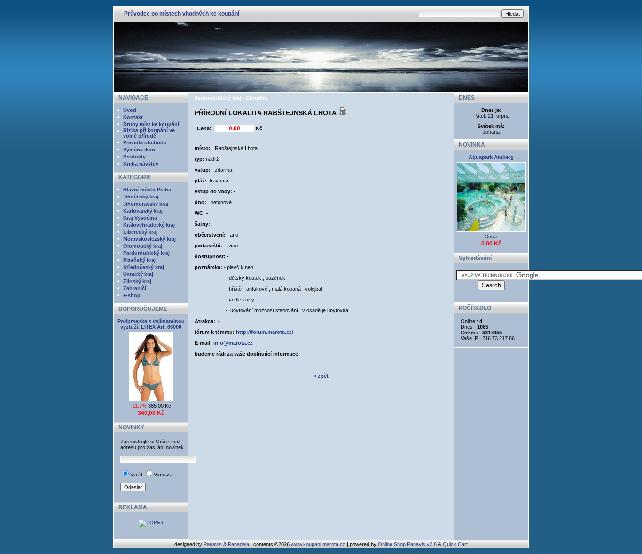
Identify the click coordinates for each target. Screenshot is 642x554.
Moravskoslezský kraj (149, 239)
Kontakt (133, 117)
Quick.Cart (455, 544)
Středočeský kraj (143, 267)
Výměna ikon (139, 149)
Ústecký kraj (138, 274)
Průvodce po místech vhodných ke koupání (181, 13)
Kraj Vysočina (140, 218)
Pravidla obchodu (145, 142)
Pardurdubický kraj (146, 253)
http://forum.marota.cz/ (264, 332)
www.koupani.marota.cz (318, 544)
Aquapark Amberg (491, 157)
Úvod (129, 110)
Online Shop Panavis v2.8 (407, 544)
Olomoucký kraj (142, 246)
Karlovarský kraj (143, 211)
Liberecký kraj (140, 232)
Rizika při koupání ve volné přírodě (149, 133)
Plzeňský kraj (139, 260)
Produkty (134, 156)
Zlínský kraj (137, 281)
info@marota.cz (233, 343)
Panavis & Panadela (227, 544)
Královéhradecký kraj (149, 225)
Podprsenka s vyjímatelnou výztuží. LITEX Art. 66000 (151, 324)
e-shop (132, 295)
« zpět (321, 376)
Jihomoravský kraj (145, 203)
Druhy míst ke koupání (151, 124)
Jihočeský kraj (140, 196)
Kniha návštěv (140, 163)
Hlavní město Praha (147, 189)
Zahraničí (134, 288)
